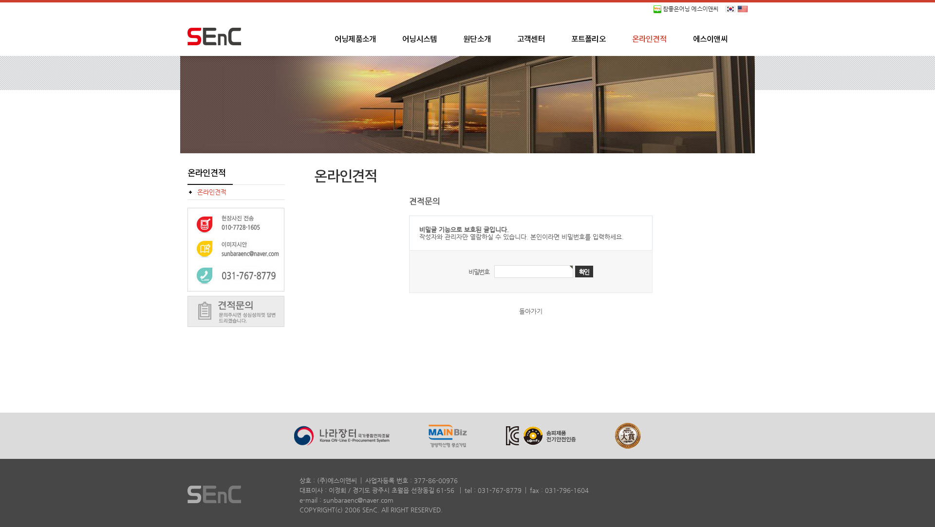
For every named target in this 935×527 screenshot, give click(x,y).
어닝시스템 (419, 39)
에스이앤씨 (710, 39)
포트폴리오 (588, 39)
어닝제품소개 (355, 39)
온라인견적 (649, 39)
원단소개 (477, 39)
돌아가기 (530, 311)
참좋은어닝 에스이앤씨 (689, 8)
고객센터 (531, 39)
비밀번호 (478, 271)
